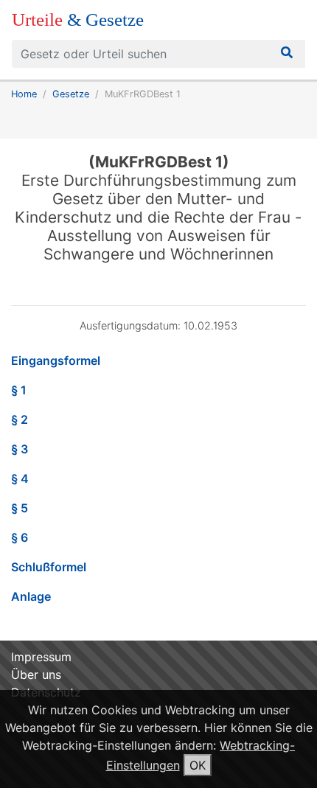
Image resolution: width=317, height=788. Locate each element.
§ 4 (20, 478)
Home (24, 94)
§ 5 (19, 508)
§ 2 (19, 419)
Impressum (41, 656)
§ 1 (19, 390)
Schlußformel (48, 566)
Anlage (31, 596)
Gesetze (70, 94)
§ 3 (19, 449)
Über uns (36, 674)
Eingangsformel (55, 360)
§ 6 (19, 537)
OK (197, 765)
